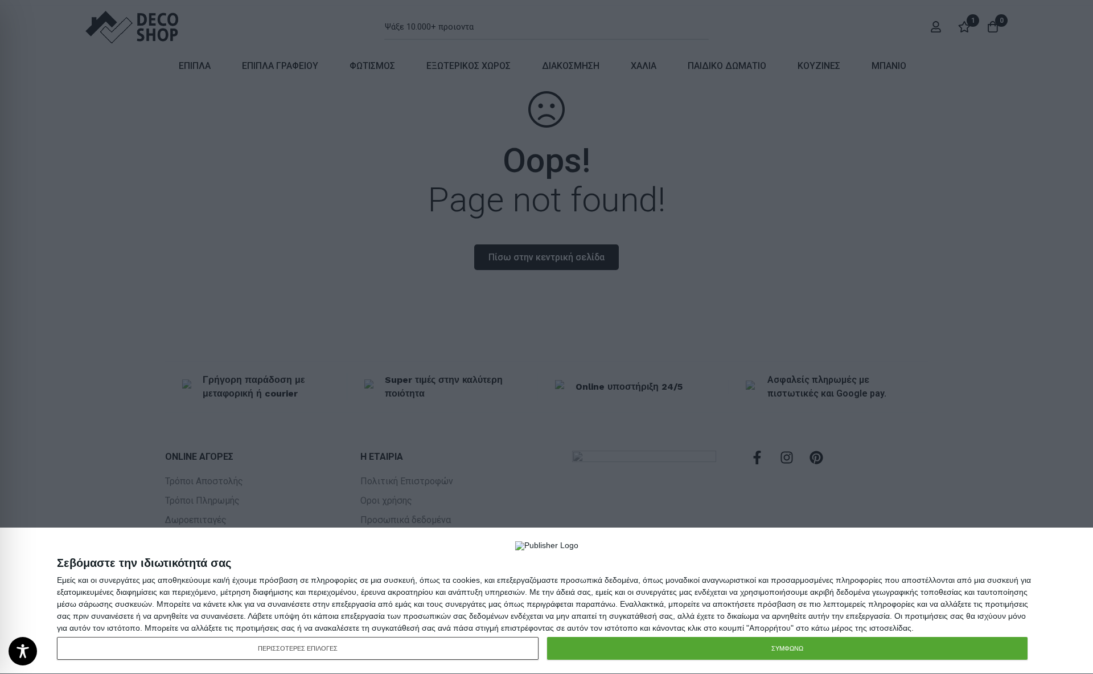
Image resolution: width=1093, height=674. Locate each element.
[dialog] (546, 601)
